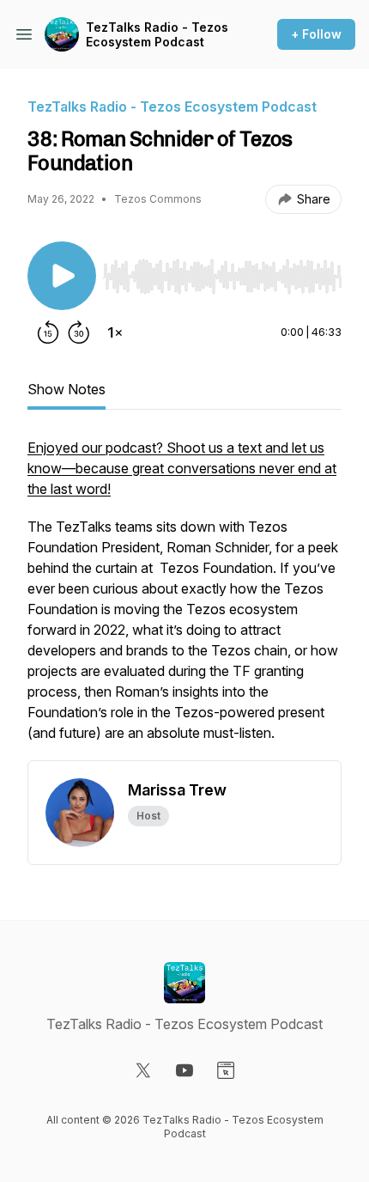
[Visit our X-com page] (143, 1070)
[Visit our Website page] (225, 1070)
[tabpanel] (184, 598)
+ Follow (316, 34)
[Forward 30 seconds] (79, 332)
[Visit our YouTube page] (184, 1070)
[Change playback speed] (115, 332)
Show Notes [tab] (66, 389)
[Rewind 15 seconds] (48, 332)
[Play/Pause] (61, 275)
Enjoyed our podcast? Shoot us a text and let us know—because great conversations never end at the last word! (181, 468)
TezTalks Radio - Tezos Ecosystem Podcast (157, 35)
